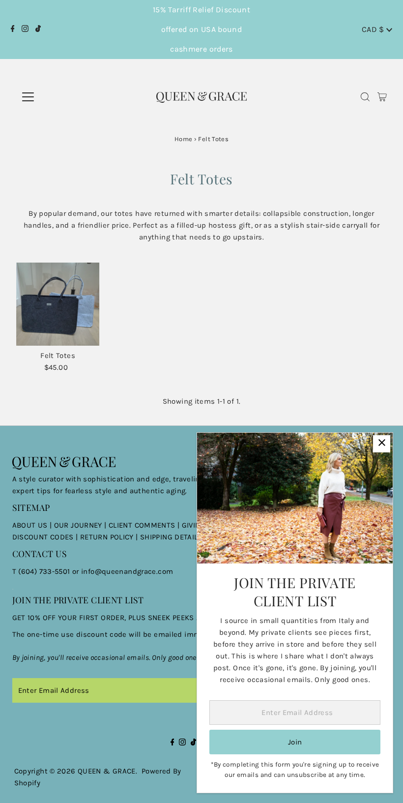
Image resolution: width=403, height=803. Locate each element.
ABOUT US (30, 525)
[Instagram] (25, 29)
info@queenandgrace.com (127, 571)
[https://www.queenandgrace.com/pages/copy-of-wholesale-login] (79, 537)
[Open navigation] (62, 97)
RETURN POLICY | (110, 537)
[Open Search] (365, 97)
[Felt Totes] (58, 304)
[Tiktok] (38, 29)
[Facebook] (12, 29)
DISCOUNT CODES (43, 537)
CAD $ (374, 29)
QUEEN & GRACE (107, 771)
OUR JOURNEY (79, 525)
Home (183, 139)
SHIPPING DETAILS (171, 537)
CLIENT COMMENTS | (145, 525)
